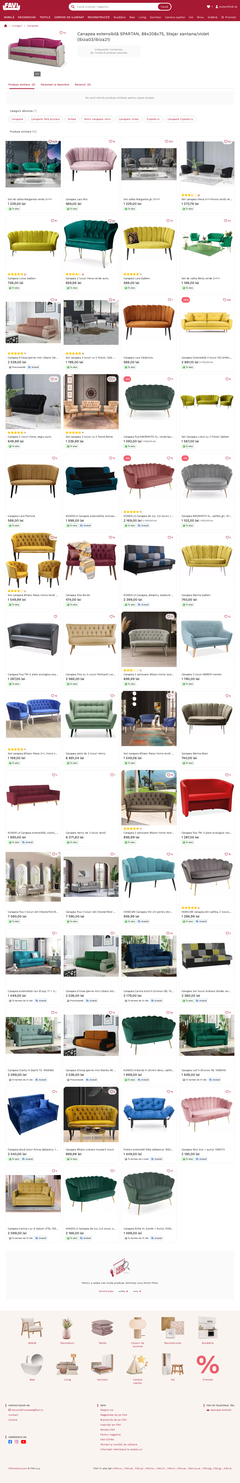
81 (56, 220)
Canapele (32, 25)
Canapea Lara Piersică (21, 516)
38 (55, 299)
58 (171, 1012)
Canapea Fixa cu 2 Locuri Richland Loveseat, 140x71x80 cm (102, 674)
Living (67, 1379)
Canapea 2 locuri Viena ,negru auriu (29, 436)
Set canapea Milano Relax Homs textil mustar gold (39, 595)
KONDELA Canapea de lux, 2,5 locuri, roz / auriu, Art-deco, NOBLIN (165, 516)
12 (114, 458)
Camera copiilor (137, 1381)
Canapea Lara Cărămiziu (138, 357)
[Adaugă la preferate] (55, 616)
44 (64, 33)
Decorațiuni (67, 1343)
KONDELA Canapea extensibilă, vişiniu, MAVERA (37, 832)
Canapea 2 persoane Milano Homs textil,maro (152, 832)
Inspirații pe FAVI (110, 1424)
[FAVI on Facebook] (10, 1442)
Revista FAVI (107, 1429)
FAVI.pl (139, 1468)
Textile (102, 1343)
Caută (164, 6)
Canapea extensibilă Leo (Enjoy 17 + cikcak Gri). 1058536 (43, 991)
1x (25, 591)
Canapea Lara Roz (77, 199)
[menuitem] (9, 17)
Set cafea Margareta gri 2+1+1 (142, 199)
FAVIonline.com (17, 1468)
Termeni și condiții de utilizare (118, 1444)
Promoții (208, 1379)
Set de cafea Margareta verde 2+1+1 (30, 199)
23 (171, 220)
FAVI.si (228, 1468)
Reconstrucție (172, 1343)
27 (113, 379)
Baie (32, 1379)
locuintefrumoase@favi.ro (27, 1409)
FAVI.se (182, 1468)
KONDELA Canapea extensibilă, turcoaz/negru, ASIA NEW (101, 516)
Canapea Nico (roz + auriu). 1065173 (203, 1149)
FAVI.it (171, 1468)
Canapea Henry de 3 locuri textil (86, 832)
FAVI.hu (150, 1468)
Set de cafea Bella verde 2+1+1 (200, 278)
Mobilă (32, 1343)
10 (56, 1012)
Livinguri (17, 25)
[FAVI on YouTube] (23, 1442)
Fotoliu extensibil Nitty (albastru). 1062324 (149, 1149)
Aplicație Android (220, 1409)
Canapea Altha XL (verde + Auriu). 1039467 (149, 1228)
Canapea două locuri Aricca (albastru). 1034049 (36, 1149)
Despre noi (106, 1409)
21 (172, 616)
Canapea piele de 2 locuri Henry (85, 753)
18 (114, 141)
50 (229, 141)
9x (199, 195)
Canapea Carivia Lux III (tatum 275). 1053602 (35, 1228)
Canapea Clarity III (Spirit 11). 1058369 (31, 1070)
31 (172, 1171)
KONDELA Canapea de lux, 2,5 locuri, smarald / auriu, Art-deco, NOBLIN (110, 1228)
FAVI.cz (118, 1468)
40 (229, 220)
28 (55, 379)
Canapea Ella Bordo (78, 595)
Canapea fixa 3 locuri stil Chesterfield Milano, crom (97, 911)
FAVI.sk (129, 1468)
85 (113, 220)
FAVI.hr (161, 1468)
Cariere (12, 1419)
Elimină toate (106, 1291)
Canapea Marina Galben (195, 595)
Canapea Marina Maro (194, 753)
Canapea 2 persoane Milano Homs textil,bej (150, 674)
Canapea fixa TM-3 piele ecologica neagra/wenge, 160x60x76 (45, 674)
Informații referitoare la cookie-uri (121, 1449)
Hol (173, 1379)
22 (229, 616)
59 (55, 537)
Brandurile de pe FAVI (113, 1419)
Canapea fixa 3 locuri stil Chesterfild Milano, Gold (38, 911)
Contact (13, 1414)
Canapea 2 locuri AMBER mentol (201, 674)
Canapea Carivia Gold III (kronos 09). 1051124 (151, 991)
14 (172, 854)
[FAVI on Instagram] (16, 1442)
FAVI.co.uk (194, 1468)
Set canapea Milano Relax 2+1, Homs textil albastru (39, 753)
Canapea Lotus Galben (22, 278)
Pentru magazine (110, 1434)
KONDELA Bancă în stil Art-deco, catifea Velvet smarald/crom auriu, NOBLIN (171, 1070)
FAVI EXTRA (107, 1439)
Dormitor (102, 1379)
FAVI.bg (207, 1468)
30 (171, 933)
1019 (54, 141)
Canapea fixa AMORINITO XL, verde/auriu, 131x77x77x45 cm (160, 436)
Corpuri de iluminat (137, 1345)
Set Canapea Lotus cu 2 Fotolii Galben (205, 436)
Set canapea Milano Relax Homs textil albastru (152, 753)
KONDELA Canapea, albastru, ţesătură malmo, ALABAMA (158, 595)
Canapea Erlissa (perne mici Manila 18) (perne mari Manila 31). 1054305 (109, 1070)
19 (114, 299)
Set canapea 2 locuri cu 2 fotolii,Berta (89, 436)
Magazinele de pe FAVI (113, 1414)
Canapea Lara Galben (137, 278)
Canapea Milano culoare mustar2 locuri (90, 1149)
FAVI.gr (217, 1468)
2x (25, 274)
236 (229, 299)
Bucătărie (208, 1343)
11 (172, 379)
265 (171, 141)
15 (172, 458)
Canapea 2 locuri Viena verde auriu (87, 278)
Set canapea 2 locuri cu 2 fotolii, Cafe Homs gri (95, 357)
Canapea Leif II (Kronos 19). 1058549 (203, 1070)
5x (83, 274)
